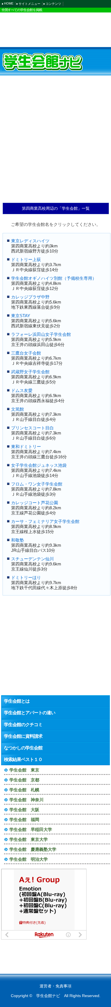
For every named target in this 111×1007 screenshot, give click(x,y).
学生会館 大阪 (24, 809)
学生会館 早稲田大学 (30, 829)
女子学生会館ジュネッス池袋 (39, 465)
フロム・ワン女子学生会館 (36, 484)
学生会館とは (17, 701)
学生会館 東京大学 (28, 839)
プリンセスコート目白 (32, 427)
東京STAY (20, 315)
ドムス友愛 (21, 390)
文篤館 (17, 409)
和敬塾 (17, 540)
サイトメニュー (29, 3)
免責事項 (63, 986)
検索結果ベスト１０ (23, 759)
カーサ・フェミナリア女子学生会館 (45, 521)
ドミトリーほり (26, 577)
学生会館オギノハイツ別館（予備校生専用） (53, 278)
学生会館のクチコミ (23, 724)
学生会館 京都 (24, 779)
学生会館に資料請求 (23, 736)
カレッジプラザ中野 (30, 296)
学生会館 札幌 (24, 789)
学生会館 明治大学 (28, 859)
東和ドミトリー (26, 446)
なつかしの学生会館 (23, 747)
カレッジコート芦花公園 (34, 502)
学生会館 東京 (24, 770)
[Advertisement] (55, 29)
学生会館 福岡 (24, 819)
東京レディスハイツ (30, 240)
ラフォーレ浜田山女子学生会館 (41, 334)
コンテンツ (53, 3)
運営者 (46, 986)
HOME (8, 3)
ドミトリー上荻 (26, 259)
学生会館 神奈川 (26, 799)
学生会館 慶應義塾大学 (32, 849)
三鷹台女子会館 (26, 353)
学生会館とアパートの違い (29, 712)
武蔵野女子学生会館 (30, 371)
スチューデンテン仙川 (34, 558)
